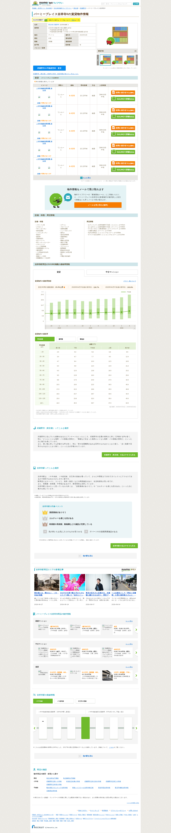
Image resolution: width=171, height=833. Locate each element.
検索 (136, 4)
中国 (65, 820)
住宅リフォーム (42, 818)
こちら (111, 747)
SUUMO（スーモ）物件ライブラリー (48, 3)
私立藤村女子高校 (69, 778)
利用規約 (105, 810)
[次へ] (136, 629)
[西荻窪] (71, 728)
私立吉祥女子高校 (53, 778)
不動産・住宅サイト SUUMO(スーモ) (43, 814)
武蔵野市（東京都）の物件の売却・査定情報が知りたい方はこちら (56, 74)
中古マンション (110, 814)
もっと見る (129, 621)
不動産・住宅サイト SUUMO (42, 8)
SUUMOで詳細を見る (123, 98)
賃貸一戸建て (82, 814)
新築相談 (62, 818)
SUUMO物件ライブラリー (63, 8)
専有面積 (40, 339)
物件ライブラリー (88, 818)
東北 (38, 820)
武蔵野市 (83, 8)
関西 (57, 820)
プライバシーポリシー (118, 810)
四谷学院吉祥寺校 (104, 787)
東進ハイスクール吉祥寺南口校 (83, 787)
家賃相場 (89, 814)
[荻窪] (57, 728)
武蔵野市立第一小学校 (54, 781)
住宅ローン (79, 818)
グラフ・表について (129, 281)
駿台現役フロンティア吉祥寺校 (57, 787)
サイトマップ (94, 810)
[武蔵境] (114, 728)
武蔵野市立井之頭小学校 (93, 781)
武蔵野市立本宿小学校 (54, 784)
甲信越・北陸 (48, 820)
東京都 (76, 8)
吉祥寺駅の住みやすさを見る (124, 546)
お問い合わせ (133, 810)
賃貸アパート (73, 814)
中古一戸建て (128, 814)
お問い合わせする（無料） (123, 92)
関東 (41, 820)
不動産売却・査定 (53, 818)
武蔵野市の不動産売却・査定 (49, 68)
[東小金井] (128, 728)
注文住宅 (34, 818)
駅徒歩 (82, 339)
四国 (61, 820)
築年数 (61, 339)
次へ (136, 728)
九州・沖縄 (70, 820)
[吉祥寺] (85, 728)
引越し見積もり (70, 818)
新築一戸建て (119, 814)
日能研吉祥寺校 (52, 791)
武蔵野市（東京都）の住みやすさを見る (120, 455)
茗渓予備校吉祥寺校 (122, 787)
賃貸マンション (63, 814)
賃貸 (73, 20)
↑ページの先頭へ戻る (133, 802)
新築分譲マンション (99, 814)
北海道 (34, 820)
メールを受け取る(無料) (98, 205)
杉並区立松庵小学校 (73, 781)
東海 (54, 820)
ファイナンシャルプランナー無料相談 (105, 818)
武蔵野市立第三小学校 (113, 781)
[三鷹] (100, 728)
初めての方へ (82, 810)
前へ (35, 728)
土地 (134, 814)
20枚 (38, 103)
